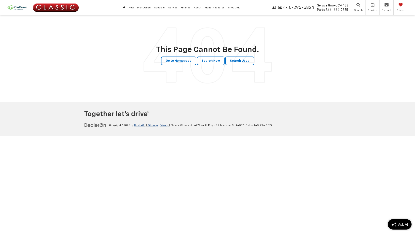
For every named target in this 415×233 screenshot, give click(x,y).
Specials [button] (159, 7)
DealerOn (139, 125)
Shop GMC (234, 7)
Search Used (239, 60)
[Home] (124, 7)
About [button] (197, 7)
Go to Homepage (179, 60)
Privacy (164, 125)
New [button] (131, 7)
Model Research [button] (215, 7)
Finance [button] (185, 7)
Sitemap (152, 125)
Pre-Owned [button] (144, 7)
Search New (211, 60)
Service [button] (172, 7)
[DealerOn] (95, 125)
